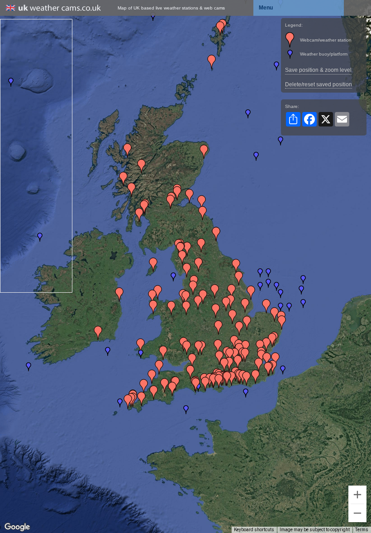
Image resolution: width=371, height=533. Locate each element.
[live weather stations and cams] (53, 8)
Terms (361, 529)
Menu (266, 8)
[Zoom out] (357, 513)
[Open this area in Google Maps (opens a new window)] (17, 527)
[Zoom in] (357, 495)
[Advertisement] (36, 154)
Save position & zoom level (318, 70)
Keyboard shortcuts (254, 529)
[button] (173, 277)
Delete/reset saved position (318, 84)
